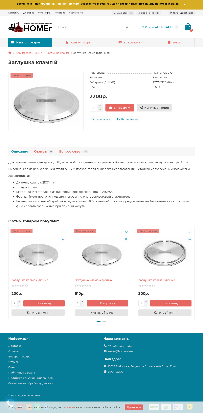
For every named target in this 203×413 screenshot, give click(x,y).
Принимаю (134, 407)
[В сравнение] (63, 239)
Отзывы (43, 151)
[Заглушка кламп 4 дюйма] (101, 252)
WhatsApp (44, 12)
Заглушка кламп (58, 52)
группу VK (48, 3)
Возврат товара (19, 356)
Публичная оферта (21, 372)
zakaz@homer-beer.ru (122, 351)
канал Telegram (68, 3)
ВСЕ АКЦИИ (132, 42)
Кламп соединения (29, 52)
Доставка (28, 12)
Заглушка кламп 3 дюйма (156, 280)
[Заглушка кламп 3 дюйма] (165, 252)
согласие (69, 407)
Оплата (13, 351)
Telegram (59, 12)
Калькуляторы (81, 42)
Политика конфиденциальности (31, 377)
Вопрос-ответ (72, 151)
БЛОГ (177, 42)
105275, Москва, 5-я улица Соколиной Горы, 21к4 (142, 366)
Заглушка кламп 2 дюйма (29, 280)
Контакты (13, 12)
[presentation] (8, 272)
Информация (19, 339)
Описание (19, 151)
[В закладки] (63, 231)
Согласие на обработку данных (30, 383)
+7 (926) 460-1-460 (156, 27)
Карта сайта (76, 12)
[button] (99, 321)
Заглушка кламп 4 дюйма (93, 280)
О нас (12, 367)
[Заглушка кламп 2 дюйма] (38, 252)
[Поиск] (127, 27)
